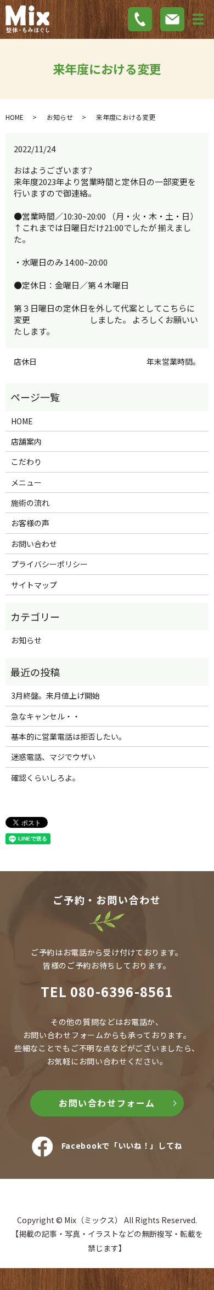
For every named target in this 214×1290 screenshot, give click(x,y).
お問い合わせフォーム (107, 1102)
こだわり (26, 461)
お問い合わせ (34, 543)
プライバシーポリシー (49, 563)
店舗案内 (26, 441)
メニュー (26, 482)
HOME (14, 117)
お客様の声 (30, 522)
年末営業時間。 (173, 361)
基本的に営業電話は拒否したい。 (68, 736)
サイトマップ (34, 584)
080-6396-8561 (121, 991)
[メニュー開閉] (198, 19)
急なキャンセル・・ (45, 716)
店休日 (25, 361)
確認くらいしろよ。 (45, 777)
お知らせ (60, 117)
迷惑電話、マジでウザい (53, 756)
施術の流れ (30, 502)
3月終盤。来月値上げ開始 (55, 695)
